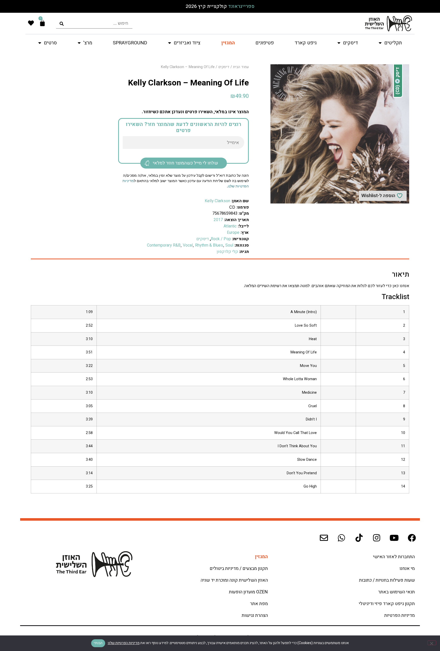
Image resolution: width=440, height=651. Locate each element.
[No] (432, 643)
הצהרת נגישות (255, 615)
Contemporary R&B (164, 245)
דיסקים (223, 67)
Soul (229, 245)
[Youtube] (394, 538)
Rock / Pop (221, 239)
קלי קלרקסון (227, 252)
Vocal (188, 245)
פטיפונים (264, 42)
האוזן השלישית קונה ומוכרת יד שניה (234, 580)
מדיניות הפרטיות (399, 615)
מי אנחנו (407, 568)
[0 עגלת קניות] (42, 23)
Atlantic (230, 226)
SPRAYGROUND (130, 42)
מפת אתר (259, 603)
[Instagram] (376, 538)
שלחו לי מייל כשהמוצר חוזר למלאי (185, 163)
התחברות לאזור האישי (394, 556)
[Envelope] (324, 538)
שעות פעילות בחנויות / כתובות (387, 580)
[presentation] (94, 23)
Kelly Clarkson (217, 201)
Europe (233, 232)
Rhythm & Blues (209, 245)
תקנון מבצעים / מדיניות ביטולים (239, 568)
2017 (218, 220)
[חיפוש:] (94, 23)
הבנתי (98, 643)
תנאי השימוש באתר (396, 592)
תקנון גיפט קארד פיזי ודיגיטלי (387, 603)
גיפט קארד (306, 42)
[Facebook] (412, 538)
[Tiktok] (359, 538)
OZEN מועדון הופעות (248, 592)
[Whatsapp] (341, 538)
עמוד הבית (241, 67)
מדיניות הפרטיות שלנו (124, 643)
